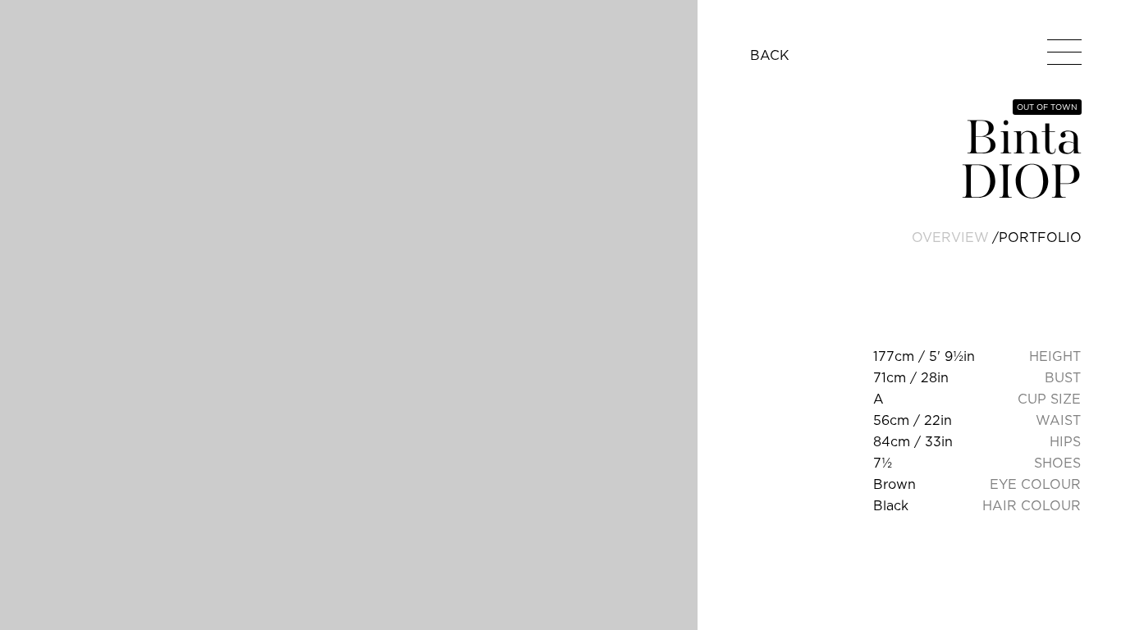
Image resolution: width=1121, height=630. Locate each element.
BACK (769, 55)
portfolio (1040, 237)
